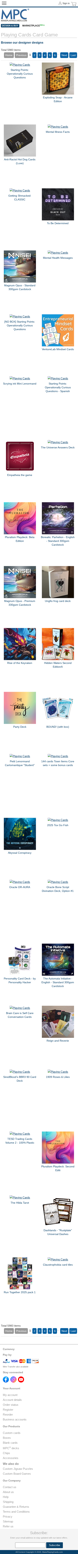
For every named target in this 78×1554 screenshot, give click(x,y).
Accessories (10, 1458)
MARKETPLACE (33, 25)
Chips (6, 1453)
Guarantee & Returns (16, 1506)
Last (73, 55)
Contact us (9, 1487)
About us (8, 1492)
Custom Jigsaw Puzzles (18, 1468)
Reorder (8, 1414)
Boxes (7, 1437)
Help (6, 1496)
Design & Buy (10, 25)
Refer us (8, 1526)
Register (8, 1409)
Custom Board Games (17, 1473)
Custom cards (11, 1432)
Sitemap (8, 1521)
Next (64, 55)
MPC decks (11, 1448)
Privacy (7, 1516)
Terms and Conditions (16, 1511)
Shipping (8, 1501)
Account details (12, 1399)
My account (10, 1394)
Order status (10, 1404)
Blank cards (10, 1442)
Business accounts (15, 1419)
